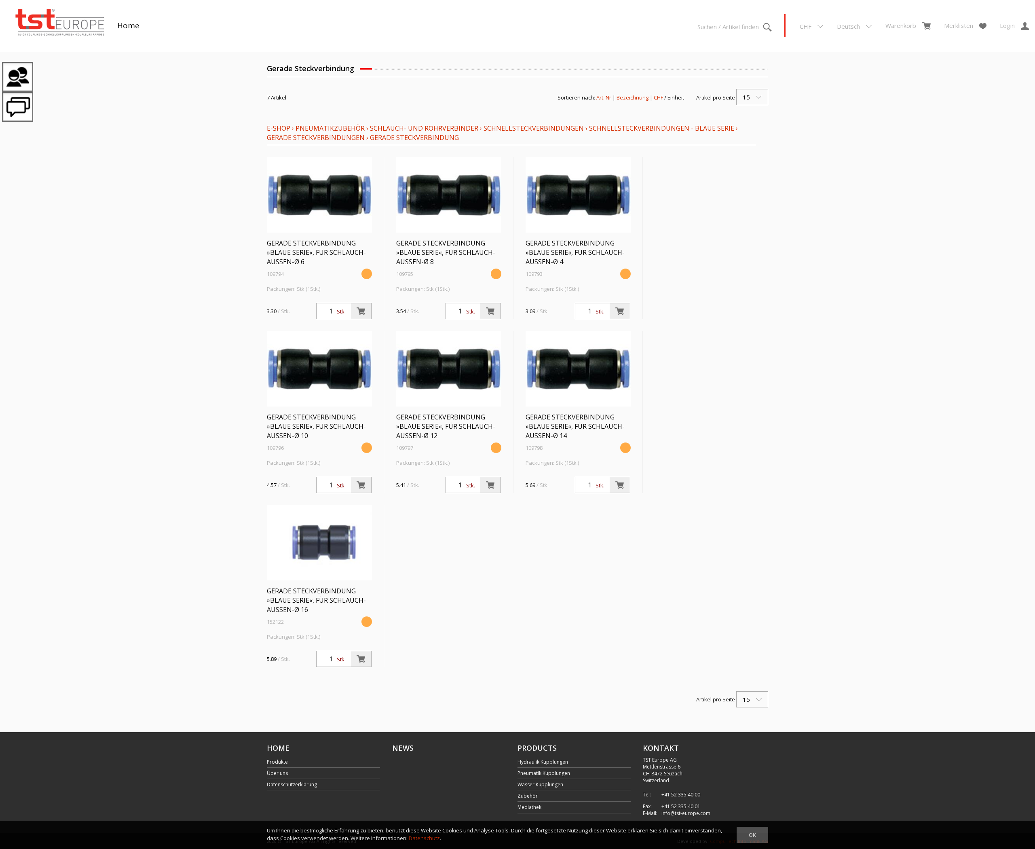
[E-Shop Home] (60, 23)
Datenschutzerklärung (292, 784)
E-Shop (278, 128)
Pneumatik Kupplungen (544, 773)
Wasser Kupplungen (540, 784)
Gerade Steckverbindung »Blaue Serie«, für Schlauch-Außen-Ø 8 (445, 252)
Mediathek (529, 807)
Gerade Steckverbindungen (316, 137)
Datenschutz (424, 838)
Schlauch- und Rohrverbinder (424, 128)
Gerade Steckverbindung (414, 137)
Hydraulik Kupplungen (543, 761)
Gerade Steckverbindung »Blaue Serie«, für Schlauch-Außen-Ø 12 (445, 426)
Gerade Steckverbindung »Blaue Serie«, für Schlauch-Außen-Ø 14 (575, 426)
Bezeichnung (632, 97)
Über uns (277, 773)
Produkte (277, 761)
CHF (658, 97)
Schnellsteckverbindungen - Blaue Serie (661, 128)
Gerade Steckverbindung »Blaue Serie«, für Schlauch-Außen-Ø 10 (316, 426)
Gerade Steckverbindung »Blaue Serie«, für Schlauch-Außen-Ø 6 (316, 252)
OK (752, 834)
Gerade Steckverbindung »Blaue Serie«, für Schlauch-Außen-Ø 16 (316, 600)
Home (128, 25)
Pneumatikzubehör (331, 128)
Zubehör (528, 795)
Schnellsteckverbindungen (534, 128)
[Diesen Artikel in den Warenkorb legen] (361, 311)
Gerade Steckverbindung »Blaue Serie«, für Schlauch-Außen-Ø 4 (575, 252)
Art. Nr (603, 97)
